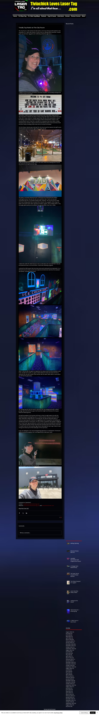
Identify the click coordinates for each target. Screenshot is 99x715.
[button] (22, 16)
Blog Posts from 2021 (24, 508)
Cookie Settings (84, 712)
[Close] (97, 713)
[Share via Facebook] (19, 513)
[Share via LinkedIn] (26, 513)
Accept (92, 712)
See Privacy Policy (58, 712)
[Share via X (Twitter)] (23, 513)
